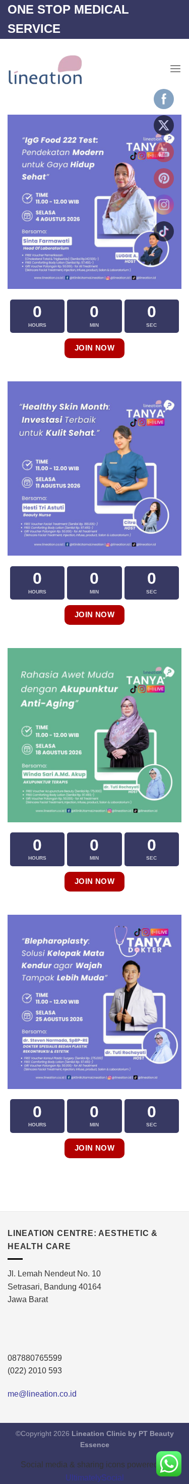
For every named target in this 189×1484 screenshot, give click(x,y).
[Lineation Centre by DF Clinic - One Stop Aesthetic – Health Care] (45, 69)
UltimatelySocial (95, 1477)
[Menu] (175, 69)
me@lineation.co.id (42, 1394)
